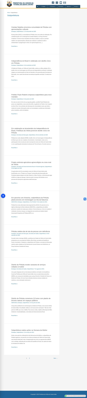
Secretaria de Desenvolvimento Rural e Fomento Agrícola (30, 166)
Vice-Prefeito (33, 202)
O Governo (52, 6)
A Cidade (43, 6)
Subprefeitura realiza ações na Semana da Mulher (29, 330)
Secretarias (60, 6)
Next (56, 358)
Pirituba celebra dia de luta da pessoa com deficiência (30, 231)
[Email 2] (64, 2)
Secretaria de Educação (22, 134)
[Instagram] (57, 2)
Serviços (76, 6)
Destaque (13, 31)
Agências (69, 6)
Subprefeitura (20, 31)
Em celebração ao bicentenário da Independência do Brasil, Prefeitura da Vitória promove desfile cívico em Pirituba (30, 131)
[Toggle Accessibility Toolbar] (3, 196)
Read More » (14, 46)
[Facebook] (53, 2)
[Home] (37, 6)
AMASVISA (14, 202)
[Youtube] (60, 2)
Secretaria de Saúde (34, 233)
